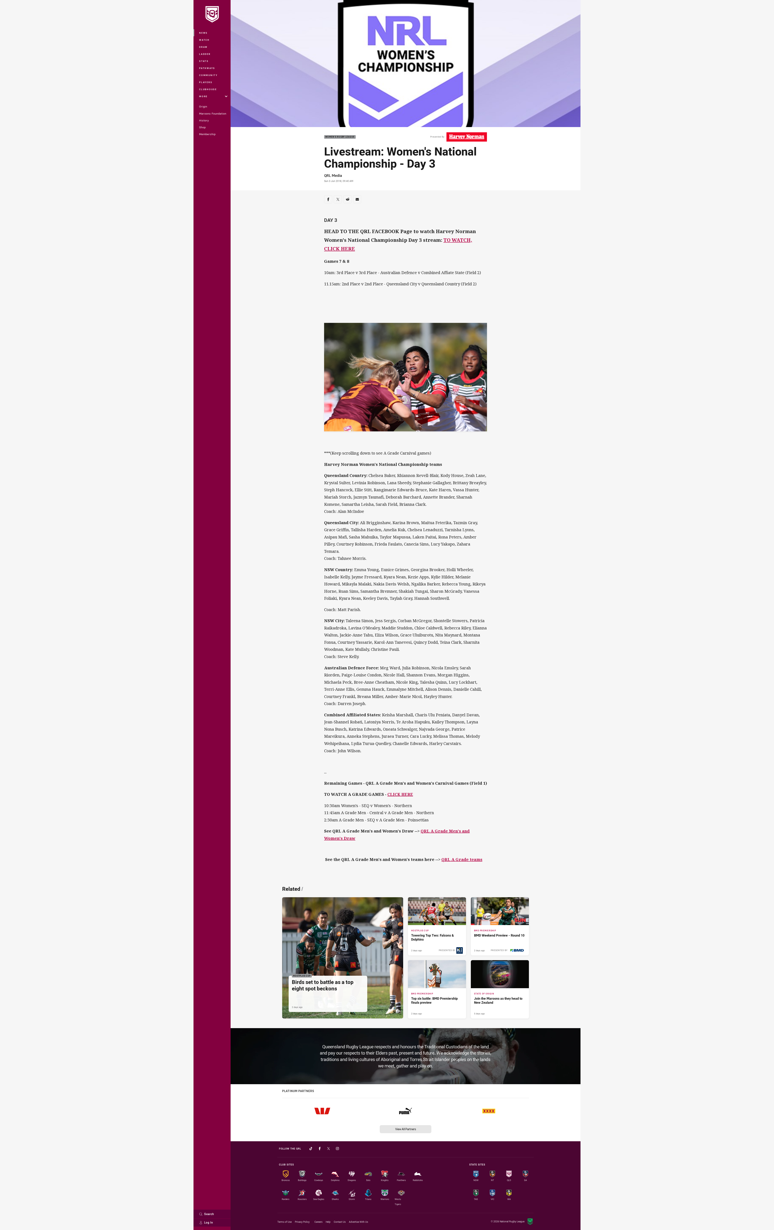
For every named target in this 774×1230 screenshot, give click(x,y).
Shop (202, 127)
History (204, 120)
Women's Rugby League (340, 137)
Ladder (205, 53)
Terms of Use (284, 1221)
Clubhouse (208, 89)
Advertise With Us (358, 1221)
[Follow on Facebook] (319, 1148)
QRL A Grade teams (461, 859)
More (203, 96)
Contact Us (340, 1221)
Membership (207, 134)
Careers (318, 1221)
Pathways (207, 68)
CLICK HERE (400, 794)
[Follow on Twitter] (328, 1148)
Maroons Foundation (212, 113)
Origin (203, 106)
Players (205, 82)
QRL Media (333, 175)
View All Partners (405, 1129)
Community (208, 75)
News (203, 32)
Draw (203, 46)
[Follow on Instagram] (337, 1148)
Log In (208, 1222)
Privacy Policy (302, 1221)
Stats (204, 61)
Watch (204, 39)
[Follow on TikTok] (310, 1148)
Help (328, 1221)
